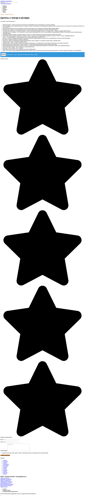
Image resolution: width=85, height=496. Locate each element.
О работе (5, 467)
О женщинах (6, 464)
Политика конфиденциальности (10, 491)
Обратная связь (6, 490)
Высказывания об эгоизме (6, 484)
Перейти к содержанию (6, 1)
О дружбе (5, 470)
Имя (1, 439)
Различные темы (9, 14)
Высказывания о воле (5, 483)
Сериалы (5, 9)
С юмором (5, 461)
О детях (5, 469)
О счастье (5, 466)
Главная (5, 6)
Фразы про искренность (6, 485)
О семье (5, 471)
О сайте (4, 489)
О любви (5, 460)
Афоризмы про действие (6, 481)
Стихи (4, 12)
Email (2, 442)
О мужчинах (6, 465)
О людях (5, 473)
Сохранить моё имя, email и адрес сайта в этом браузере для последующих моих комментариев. (25, 453)
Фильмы (5, 7)
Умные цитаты (3, 486)
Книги (4, 8)
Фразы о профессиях (5, 480)
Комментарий (3, 450)
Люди (4, 10)
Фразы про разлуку (5, 478)
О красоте (5, 472)
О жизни (5, 462)
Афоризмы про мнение (6, 479)
